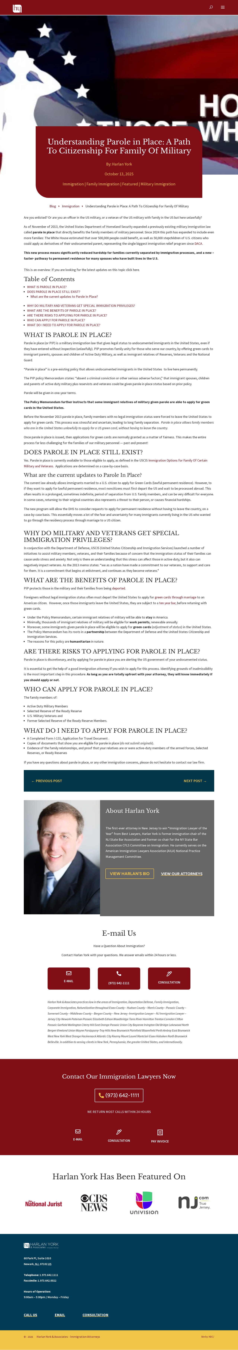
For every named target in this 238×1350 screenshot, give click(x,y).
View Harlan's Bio (129, 873)
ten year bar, (167, 603)
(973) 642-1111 (122, 1095)
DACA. (198, 243)
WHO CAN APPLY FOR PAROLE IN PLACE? (56, 320)
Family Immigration (103, 184)
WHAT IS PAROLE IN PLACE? (47, 287)
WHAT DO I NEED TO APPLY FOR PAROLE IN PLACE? (63, 325)
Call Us (30, 1314)
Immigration (73, 184)
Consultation (95, 1314)
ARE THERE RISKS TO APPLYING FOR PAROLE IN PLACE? (67, 315)
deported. (119, 588)
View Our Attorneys (181, 874)
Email (60, 1314)
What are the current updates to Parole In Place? (64, 296)
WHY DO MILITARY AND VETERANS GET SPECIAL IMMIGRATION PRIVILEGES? (81, 305)
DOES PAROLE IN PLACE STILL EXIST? (53, 292)
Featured (130, 184)
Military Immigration (158, 184)
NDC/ (211, 1336)
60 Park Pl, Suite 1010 (37, 1258)
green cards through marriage (175, 597)
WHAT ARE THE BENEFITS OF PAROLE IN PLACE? (61, 310)
